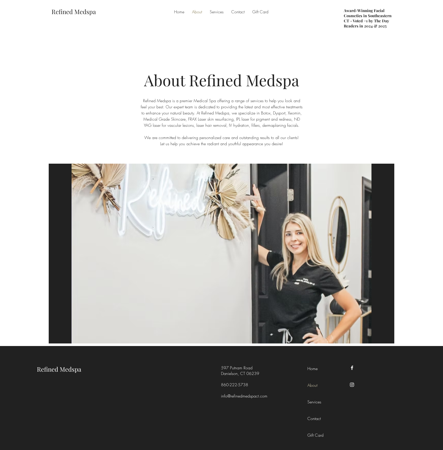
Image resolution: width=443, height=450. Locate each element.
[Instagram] (352, 385)
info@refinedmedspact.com (244, 396)
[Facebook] (352, 368)
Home (312, 368)
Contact (314, 418)
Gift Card (315, 435)
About (312, 385)
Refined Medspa (59, 369)
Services (314, 402)
